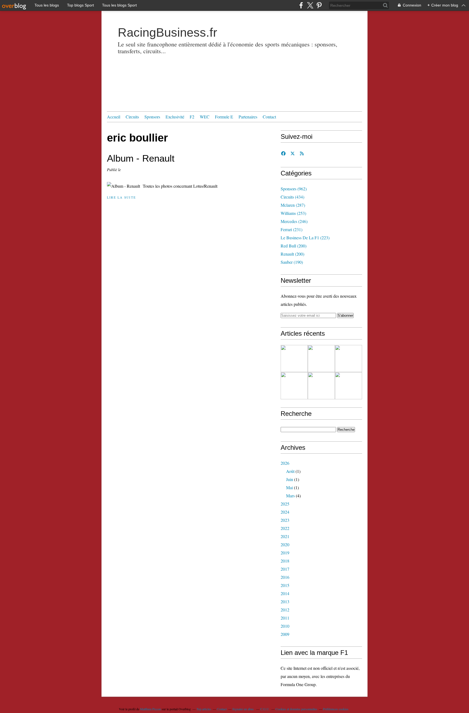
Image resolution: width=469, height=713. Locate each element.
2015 (285, 585)
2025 (285, 504)
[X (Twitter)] (310, 5)
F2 (192, 117)
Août (290, 471)
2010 (285, 626)
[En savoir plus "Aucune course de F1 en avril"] (321, 385)
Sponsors (152, 117)
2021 (285, 536)
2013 (285, 601)
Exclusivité (175, 117)
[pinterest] (319, 5)
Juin (289, 479)
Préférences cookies (335, 709)
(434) (292, 197)
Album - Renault (141, 158)
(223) (305, 237)
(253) (293, 213)
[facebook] (301, 5)
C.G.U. (265, 709)
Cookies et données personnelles (296, 709)
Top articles (204, 709)
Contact (269, 117)
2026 (285, 463)
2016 (285, 577)
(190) (292, 262)
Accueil (113, 117)
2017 (285, 569)
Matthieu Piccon (150, 709)
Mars (290, 495)
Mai (289, 487)
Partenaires (248, 117)
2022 (285, 528)
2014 (285, 593)
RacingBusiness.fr (167, 32)
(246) (294, 221)
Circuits (132, 117)
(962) (294, 188)
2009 (285, 634)
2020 (285, 544)
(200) (293, 246)
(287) (293, 205)
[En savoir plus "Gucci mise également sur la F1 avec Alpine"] (348, 358)
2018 (285, 561)
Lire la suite (121, 197)
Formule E (224, 117)
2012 (285, 610)
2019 (285, 552)
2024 (285, 512)
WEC (205, 117)
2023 (285, 520)
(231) (291, 229)
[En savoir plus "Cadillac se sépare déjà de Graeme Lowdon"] (294, 358)
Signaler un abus (243, 709)
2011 (285, 618)
